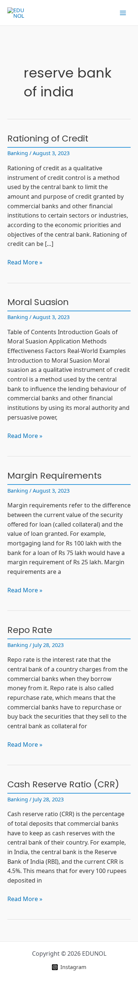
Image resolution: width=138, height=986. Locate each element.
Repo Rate (29, 630)
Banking (17, 153)
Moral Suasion (38, 302)
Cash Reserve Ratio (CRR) (63, 784)
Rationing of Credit (47, 138)
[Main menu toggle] (123, 13)
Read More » (24, 262)
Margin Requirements (54, 475)
